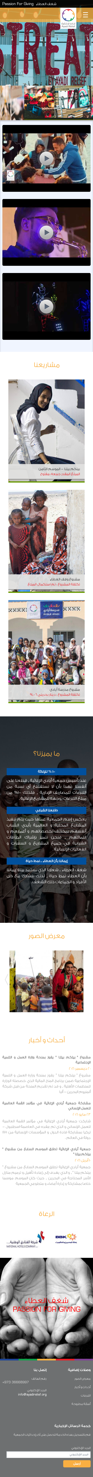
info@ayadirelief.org (32, 1394)
